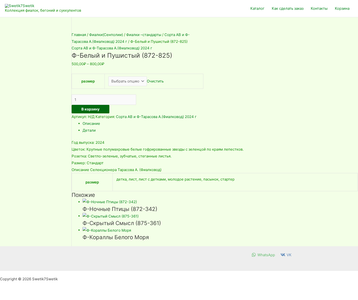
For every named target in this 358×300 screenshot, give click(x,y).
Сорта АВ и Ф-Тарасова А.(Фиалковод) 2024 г (112, 48)
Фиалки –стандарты (143, 34)
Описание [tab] (91, 123)
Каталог (257, 8)
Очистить (155, 81)
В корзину (90, 109)
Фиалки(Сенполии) (106, 34)
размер (88, 81)
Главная (79, 34)
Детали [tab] (89, 130)
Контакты (319, 8)
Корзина (342, 8)
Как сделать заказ (287, 8)
